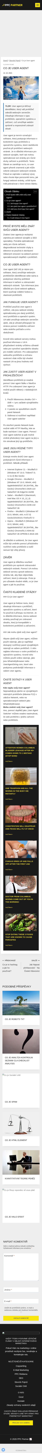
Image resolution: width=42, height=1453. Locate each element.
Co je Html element (16, 1140)
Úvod (21, 1397)
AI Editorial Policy (21, 1450)
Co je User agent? (13, 201)
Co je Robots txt (14, 1019)
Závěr (8, 212)
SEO (21, 1378)
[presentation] (21, 1003)
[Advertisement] (21, 32)
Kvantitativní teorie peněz (20, 1178)
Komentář (9, 1256)
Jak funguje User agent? (19, 203)
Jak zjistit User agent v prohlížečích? (23, 206)
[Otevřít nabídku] (37, 5)
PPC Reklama (21, 1374)
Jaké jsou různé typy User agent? (22, 209)
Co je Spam (11, 1102)
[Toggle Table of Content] (34, 191)
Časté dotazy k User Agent (19, 218)
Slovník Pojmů (8, 64)
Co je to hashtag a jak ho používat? (9, 966)
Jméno (8, 1290)
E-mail (7, 1301)
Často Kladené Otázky (15, 215)
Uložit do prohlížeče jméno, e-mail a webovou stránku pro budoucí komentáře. (21, 1309)
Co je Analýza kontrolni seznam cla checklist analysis (19, 1060)
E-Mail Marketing (21, 1370)
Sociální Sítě (21, 1386)
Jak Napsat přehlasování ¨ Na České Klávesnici (31, 966)
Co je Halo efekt (14, 1217)
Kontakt (21, 1401)
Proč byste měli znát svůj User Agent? (18, 196)
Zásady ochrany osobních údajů (21, 1405)
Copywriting (21, 1366)
